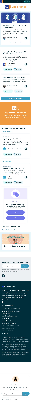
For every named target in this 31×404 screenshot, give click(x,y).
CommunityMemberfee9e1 (14, 148)
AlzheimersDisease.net (9, 316)
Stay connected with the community (15, 262)
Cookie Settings (6, 341)
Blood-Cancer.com (8, 330)
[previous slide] (10, 42)
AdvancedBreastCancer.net (11, 309)
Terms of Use (14, 399)
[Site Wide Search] (9, 1)
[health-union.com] (8, 287)
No (15, 218)
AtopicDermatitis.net (8, 321)
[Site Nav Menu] (6, 1)
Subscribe (27, 1)
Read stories (6, 161)
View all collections (8, 230)
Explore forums (7, 131)
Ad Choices (25, 341)
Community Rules (16, 341)
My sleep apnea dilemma (11, 139)
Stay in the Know (16, 385)
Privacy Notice (5, 399)
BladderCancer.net (8, 328)
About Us (4, 337)
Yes (15, 212)
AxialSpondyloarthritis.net (10, 326)
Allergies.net (6, 313)
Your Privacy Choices (22, 339)
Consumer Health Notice (8, 339)
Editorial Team (11, 63)
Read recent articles (15, 98)
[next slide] (20, 42)
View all (5, 333)
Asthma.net (5, 318)
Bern (9, 176)
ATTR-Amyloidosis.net (9, 323)
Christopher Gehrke (12, 85)
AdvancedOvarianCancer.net (11, 311)
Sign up (26, 394)
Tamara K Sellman (12, 37)
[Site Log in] (21, 1)
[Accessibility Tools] (17, 1)
